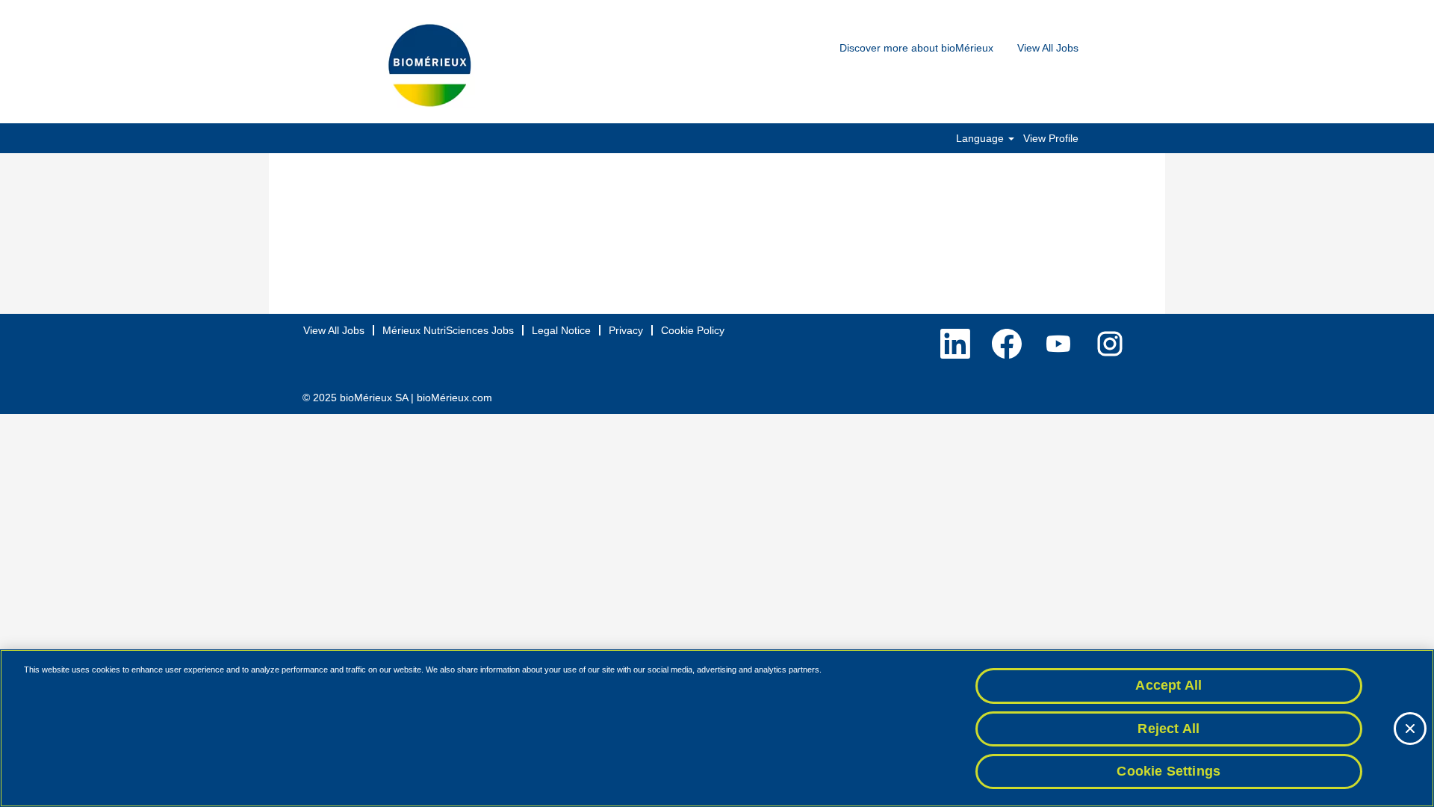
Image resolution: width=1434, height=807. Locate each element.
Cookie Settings (1168, 771)
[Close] (1410, 728)
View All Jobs (1047, 48)
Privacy (626, 330)
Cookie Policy (692, 330)
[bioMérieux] (429, 65)
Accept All (1168, 685)
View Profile (1050, 138)
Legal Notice (561, 330)
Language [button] (981, 138)
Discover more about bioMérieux (916, 48)
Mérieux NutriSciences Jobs (448, 330)
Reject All (1168, 728)
